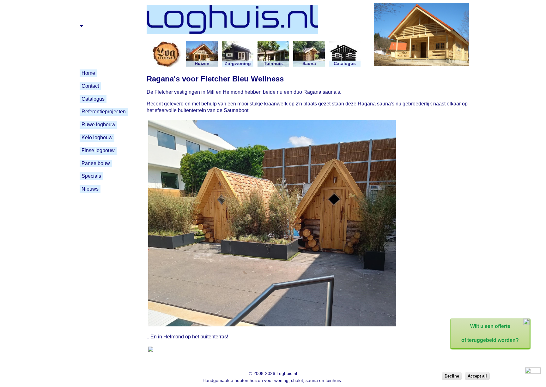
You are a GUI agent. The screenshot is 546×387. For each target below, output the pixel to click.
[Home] (253, 38)
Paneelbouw (96, 163)
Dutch (89, 25)
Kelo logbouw (97, 137)
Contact (90, 86)
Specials (91, 176)
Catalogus (93, 99)
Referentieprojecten (104, 111)
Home (88, 73)
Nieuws (90, 189)
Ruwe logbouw (98, 124)
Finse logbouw (98, 150)
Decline (452, 376)
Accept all (477, 376)
